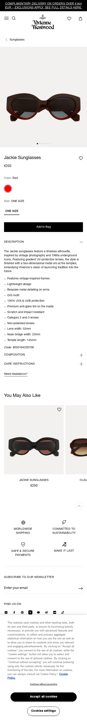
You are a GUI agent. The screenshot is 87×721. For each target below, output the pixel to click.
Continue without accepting (43, 684)
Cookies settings (43, 711)
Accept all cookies (43, 696)
